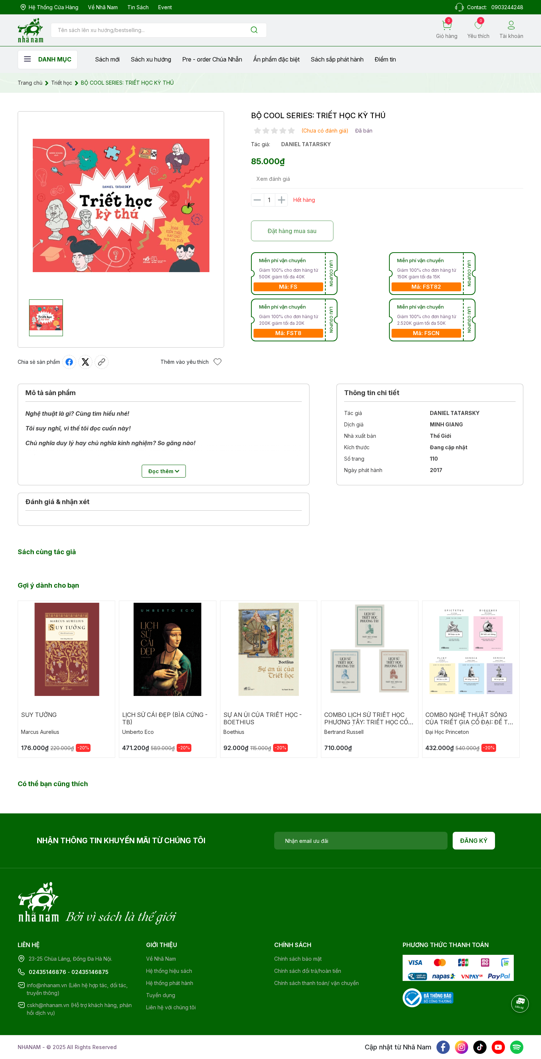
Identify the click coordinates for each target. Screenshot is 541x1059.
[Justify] (254, 30)
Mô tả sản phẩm (50, 393)
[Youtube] (498, 1047)
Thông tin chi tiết (371, 393)
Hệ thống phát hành (169, 983)
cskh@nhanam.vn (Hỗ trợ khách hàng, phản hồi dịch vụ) (79, 1009)
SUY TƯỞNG (39, 714)
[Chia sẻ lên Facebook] (69, 362)
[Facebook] (443, 1047)
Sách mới (107, 59)
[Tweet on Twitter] (85, 362)
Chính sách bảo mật (298, 959)
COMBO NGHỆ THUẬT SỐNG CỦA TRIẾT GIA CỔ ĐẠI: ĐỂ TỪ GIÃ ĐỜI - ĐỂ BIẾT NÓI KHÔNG (468, 722)
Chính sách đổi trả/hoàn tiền (307, 971)
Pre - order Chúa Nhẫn (212, 59)
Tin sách (138, 7)
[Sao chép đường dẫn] (102, 362)
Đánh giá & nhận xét (57, 502)
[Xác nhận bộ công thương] (428, 997)
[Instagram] (461, 1047)
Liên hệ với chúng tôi (171, 1007)
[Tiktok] (480, 1047)
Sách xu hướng (151, 59)
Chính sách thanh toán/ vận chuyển (316, 983)
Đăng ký (474, 840)
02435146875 (90, 972)
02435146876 (47, 972)
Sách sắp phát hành (337, 59)
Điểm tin (385, 59)
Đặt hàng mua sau (292, 231)
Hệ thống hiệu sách (169, 971)
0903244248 (507, 7)
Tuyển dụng (160, 995)
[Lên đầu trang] (520, 1024)
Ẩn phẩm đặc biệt (276, 59)
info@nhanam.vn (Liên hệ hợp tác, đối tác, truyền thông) (77, 989)
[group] (121, 205)
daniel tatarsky (306, 144)
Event (165, 7)
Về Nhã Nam (103, 7)
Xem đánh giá (273, 179)
